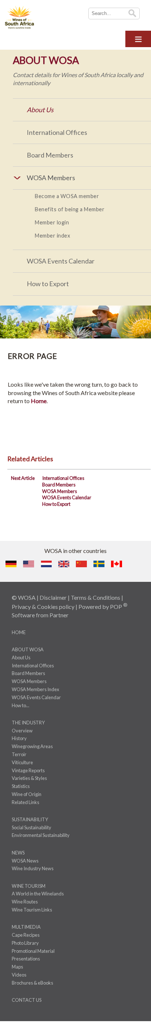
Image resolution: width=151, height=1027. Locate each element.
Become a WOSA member (67, 196)
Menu (138, 38)
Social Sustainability (31, 827)
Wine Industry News (33, 868)
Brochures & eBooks (32, 983)
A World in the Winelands (38, 894)
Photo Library (25, 943)
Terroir (19, 754)
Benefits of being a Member (69, 209)
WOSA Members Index (35, 689)
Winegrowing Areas (32, 746)
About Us (40, 110)
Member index (52, 235)
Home (39, 400)
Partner (59, 614)
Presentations (26, 959)
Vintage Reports (28, 770)
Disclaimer (53, 597)
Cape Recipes (26, 935)
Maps (17, 967)
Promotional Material (33, 951)
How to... (20, 705)
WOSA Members (59, 491)
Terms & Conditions (95, 597)
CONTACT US (26, 1000)
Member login (52, 222)
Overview (22, 731)
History (19, 738)
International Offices (57, 132)
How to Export (48, 284)
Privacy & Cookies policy (43, 606)
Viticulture (22, 762)
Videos (19, 975)
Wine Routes (25, 902)
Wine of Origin (26, 794)
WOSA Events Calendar (61, 261)
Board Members (50, 155)
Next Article (23, 478)
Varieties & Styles (29, 778)
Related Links (25, 802)
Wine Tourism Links (32, 910)
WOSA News (25, 861)
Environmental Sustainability (41, 835)
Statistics (21, 786)
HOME (19, 632)
